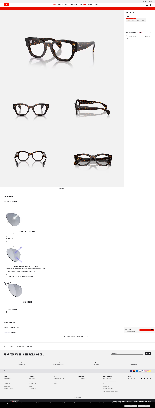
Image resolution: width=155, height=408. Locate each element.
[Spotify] (147, 378)
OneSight (55, 383)
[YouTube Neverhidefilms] (134, 378)
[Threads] (144, 378)
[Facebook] (141, 378)
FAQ (104, 383)
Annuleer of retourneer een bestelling (111, 391)
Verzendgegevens (32, 388)
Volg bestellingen (107, 380)
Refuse (131, 405)
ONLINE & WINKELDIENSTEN (83, 380)
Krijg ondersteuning (107, 378)
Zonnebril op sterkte (8, 383)
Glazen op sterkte (32, 383)
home (5, 347)
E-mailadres (114, 353)
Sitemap (146, 401)
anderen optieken (20, 347)
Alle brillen (6, 381)
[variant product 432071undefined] (138, 20)
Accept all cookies (144, 405)
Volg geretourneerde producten (110, 381)
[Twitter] (138, 378)
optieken (11, 347)
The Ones (55, 381)
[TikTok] (131, 378)
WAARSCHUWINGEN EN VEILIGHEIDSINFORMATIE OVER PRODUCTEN (122, 401)
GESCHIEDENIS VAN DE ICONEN (59, 378)
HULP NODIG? (147, 36)
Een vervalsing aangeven (108, 388)
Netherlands (15, 401)
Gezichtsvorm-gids (32, 378)
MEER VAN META (106, 386)
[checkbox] (150, 12)
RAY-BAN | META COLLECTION (9, 388)
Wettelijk (149, 401)
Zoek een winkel (81, 378)
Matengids (31, 380)
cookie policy (8, 403)
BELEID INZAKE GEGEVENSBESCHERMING (138, 401)
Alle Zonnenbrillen (8, 380)
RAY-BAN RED (56, 380)
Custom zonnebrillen (8, 378)
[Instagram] (128, 378)
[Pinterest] (150, 378)
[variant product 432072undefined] (143, 20)
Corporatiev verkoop (33, 381)
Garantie (30, 386)
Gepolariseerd (7, 386)
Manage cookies (8, 405)
